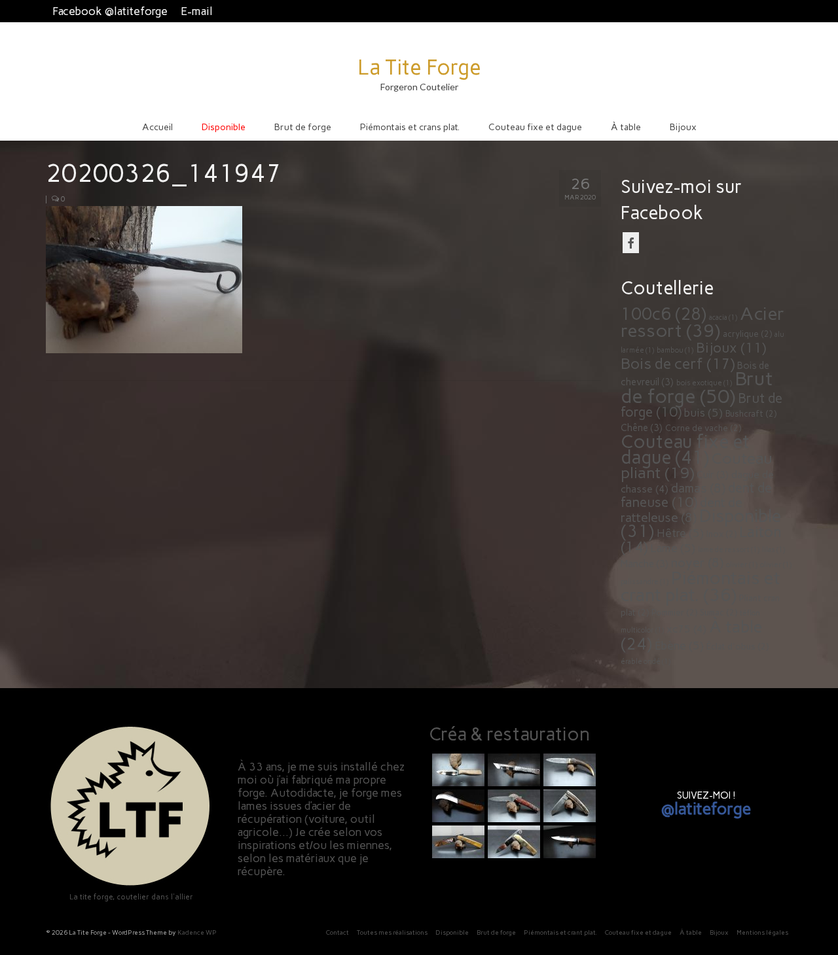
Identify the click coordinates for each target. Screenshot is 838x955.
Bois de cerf (678, 364)
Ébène (679, 645)
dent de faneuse (696, 495)
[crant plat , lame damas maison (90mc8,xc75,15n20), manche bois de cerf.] (568, 806)
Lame (672, 548)
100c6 (663, 314)
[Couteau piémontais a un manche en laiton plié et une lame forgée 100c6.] (456, 841)
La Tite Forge (419, 67)
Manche (644, 564)
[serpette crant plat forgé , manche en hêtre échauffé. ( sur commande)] (456, 806)
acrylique (747, 334)
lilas (773, 550)
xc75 (686, 629)
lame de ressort (728, 550)
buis (703, 412)
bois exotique (704, 383)
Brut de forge (697, 387)
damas (698, 488)
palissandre (644, 582)
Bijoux (731, 347)
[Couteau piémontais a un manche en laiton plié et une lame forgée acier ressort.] (512, 841)
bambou (675, 350)
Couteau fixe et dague (685, 449)
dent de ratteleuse (681, 510)
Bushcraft (750, 414)
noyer (697, 562)
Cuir (713, 475)
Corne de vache (703, 428)
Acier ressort (702, 322)
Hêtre (680, 533)
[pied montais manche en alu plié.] (512, 770)
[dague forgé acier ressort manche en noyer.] (568, 841)
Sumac (718, 612)
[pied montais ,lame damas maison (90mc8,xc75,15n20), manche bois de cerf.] (568, 770)
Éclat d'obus (737, 646)
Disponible (701, 524)
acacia (723, 317)
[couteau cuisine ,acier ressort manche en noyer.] (456, 770)
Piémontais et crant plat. (700, 586)
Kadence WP (197, 932)
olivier (741, 565)
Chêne (642, 428)
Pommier (674, 612)
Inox (721, 534)
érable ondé (645, 661)
